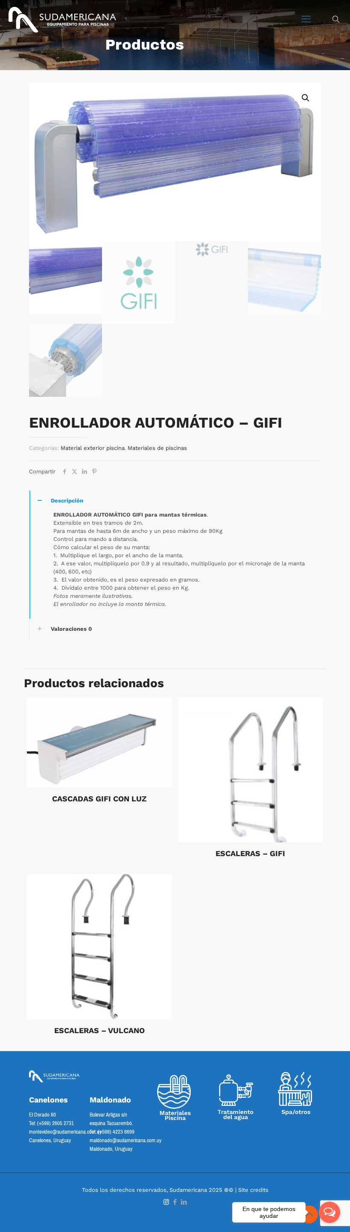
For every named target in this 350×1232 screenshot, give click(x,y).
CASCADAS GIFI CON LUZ (99, 798)
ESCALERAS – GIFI (250, 853)
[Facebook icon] (175, 1202)
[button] (306, 97)
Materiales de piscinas (157, 448)
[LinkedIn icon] (184, 1202)
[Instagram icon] (166, 1202)
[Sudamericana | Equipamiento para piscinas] (62, 19)
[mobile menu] (306, 19)
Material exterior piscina (93, 448)
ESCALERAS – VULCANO (99, 1030)
